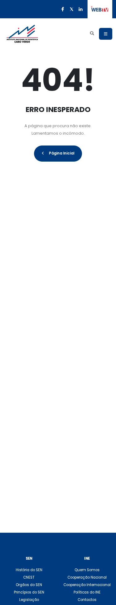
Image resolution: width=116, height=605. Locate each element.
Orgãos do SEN (29, 584)
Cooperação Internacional (87, 584)
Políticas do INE (87, 592)
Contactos (87, 599)
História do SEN (29, 569)
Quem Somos (87, 569)
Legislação (29, 599)
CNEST (29, 577)
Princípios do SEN (29, 592)
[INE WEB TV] (100, 9)
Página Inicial (61, 153)
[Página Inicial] (22, 34)
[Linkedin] (80, 9)
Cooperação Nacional (87, 577)
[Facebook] (62, 9)
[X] (71, 9)
